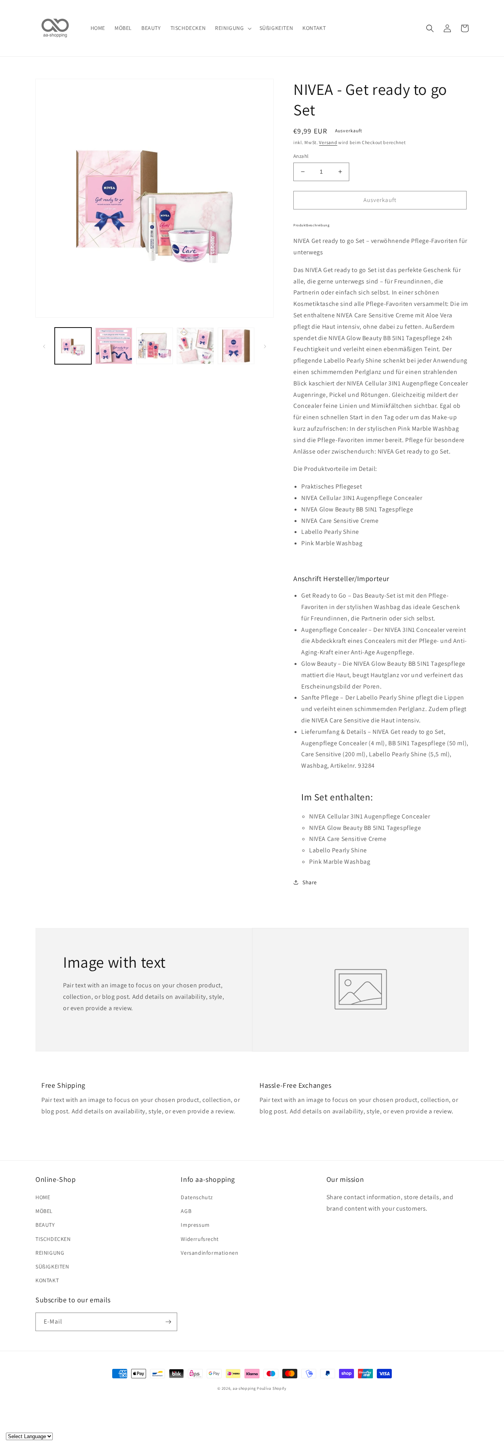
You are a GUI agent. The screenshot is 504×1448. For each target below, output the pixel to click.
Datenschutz (197, 1197)
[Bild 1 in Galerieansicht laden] (73, 346)
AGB (186, 1211)
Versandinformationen (209, 1252)
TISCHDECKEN (53, 1238)
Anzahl (300, 156)
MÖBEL (44, 1211)
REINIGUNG (49, 1252)
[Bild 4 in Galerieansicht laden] (195, 346)
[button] (232, 28)
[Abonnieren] (168, 1322)
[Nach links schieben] (44, 346)
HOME (42, 1197)
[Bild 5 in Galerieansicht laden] (236, 346)
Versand (328, 142)
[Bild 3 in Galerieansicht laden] (154, 346)
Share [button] (309, 882)
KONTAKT (47, 1280)
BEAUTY (45, 1224)
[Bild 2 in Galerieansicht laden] (113, 346)
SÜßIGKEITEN (52, 1266)
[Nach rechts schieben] (265, 346)
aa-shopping (244, 1388)
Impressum (195, 1224)
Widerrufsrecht (200, 1238)
